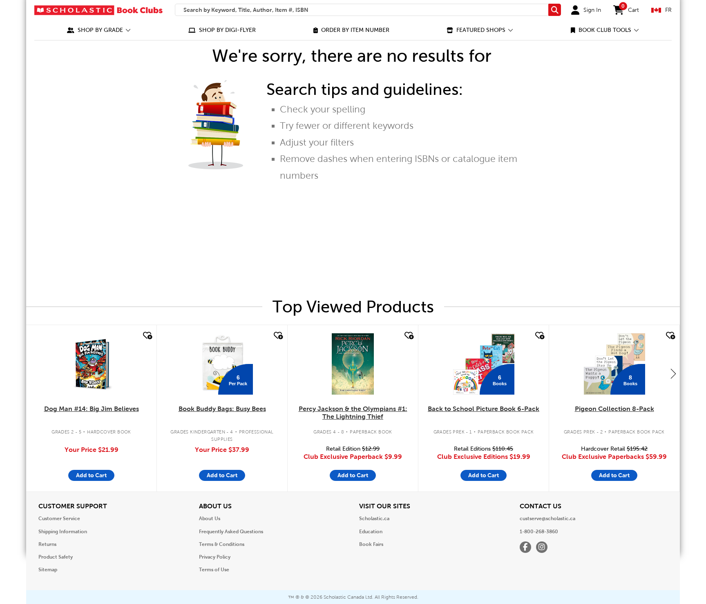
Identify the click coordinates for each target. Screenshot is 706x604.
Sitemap (47, 570)
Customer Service (59, 518)
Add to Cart (91, 475)
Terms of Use (214, 570)
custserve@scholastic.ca (547, 518)
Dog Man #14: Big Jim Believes (91, 408)
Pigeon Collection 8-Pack (614, 408)
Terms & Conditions (221, 544)
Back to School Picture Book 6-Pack (483, 408)
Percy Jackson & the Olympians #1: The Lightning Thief (353, 412)
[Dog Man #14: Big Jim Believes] (91, 364)
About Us (209, 518)
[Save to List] (146, 335)
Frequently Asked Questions (231, 531)
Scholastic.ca (374, 518)
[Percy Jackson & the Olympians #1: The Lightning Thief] (352, 364)
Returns (47, 544)
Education (370, 531)
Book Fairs (371, 544)
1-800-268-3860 (539, 531)
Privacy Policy (214, 557)
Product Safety (55, 557)
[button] (99, 30)
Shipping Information (62, 531)
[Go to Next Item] (673, 373)
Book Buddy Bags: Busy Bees (222, 408)
